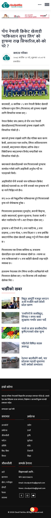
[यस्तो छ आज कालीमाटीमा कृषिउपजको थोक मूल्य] (10, 332)
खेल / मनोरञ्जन (7, 482)
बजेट (29, 445)
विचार (4, 456)
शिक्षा (29, 456)
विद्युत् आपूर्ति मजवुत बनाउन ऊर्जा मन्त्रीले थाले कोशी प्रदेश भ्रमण (35, 301)
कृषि (28, 435)
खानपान (5, 477)
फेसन (4, 492)
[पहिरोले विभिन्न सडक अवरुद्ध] (10, 347)
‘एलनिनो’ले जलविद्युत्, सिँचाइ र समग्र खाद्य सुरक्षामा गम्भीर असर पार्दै (33, 316)
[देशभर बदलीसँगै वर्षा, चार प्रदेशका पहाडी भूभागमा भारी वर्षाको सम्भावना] (10, 362)
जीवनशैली (5, 435)
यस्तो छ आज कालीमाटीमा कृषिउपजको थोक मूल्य (34, 330)
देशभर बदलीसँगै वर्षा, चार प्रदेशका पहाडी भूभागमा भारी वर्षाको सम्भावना (34, 361)
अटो (3, 472)
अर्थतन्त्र (4, 430)
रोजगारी (30, 451)
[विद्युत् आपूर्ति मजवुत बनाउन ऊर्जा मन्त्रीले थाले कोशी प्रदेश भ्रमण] (10, 303)
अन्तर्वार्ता (5, 425)
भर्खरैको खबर (12, 289)
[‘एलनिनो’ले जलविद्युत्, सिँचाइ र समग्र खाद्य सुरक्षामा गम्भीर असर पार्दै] (10, 318)
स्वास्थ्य (4, 497)
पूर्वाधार (30, 440)
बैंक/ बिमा (5, 451)
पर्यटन (4, 440)
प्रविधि (4, 445)
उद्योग (29, 425)
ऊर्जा (29, 430)
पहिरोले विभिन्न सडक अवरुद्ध (31, 345)
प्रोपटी (4, 487)
